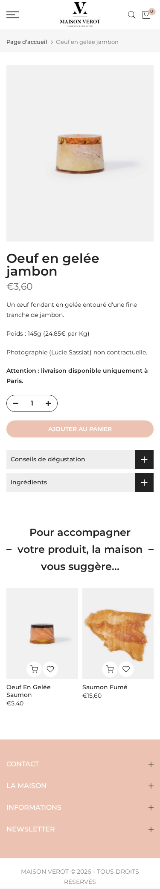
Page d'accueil (26, 42)
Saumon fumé (105, 687)
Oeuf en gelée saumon (28, 691)
